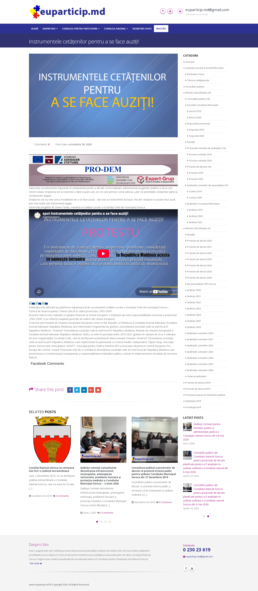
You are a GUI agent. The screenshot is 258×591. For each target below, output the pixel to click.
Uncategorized (193, 407)
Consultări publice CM (198, 98)
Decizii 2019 (195, 111)
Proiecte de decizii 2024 (199, 265)
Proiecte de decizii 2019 (197, 388)
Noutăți (161, 28)
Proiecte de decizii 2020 (199, 240)
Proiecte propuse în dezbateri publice (205, 394)
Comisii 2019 (195, 191)
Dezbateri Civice (142, 28)
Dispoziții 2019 (196, 129)
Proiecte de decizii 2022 (199, 253)
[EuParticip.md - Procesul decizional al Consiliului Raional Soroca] (68, 12)
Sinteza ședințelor (197, 376)
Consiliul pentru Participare (79, 28)
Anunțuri (190, 61)
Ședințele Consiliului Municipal (203, 203)
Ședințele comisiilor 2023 (200, 351)
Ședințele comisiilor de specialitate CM (207, 185)
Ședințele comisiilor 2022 (200, 345)
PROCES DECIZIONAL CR (197, 228)
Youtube (192, 568)
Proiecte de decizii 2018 (197, 382)
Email (98, 390)
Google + (91, 390)
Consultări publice (194, 86)
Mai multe (35, 563)
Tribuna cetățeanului (198, 80)
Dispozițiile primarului (198, 123)
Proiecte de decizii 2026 (199, 277)
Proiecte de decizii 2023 (199, 259)
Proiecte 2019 (196, 172)
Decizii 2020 (195, 117)
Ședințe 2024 (194, 314)
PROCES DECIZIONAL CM (198, 92)
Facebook (70, 390)
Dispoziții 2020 (196, 135)
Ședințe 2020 (196, 216)
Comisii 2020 (195, 197)
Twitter (77, 390)
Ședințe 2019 (196, 209)
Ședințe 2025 (194, 320)
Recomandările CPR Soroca (201, 284)
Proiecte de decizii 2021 (199, 246)
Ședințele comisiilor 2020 (200, 333)
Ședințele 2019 (193, 401)
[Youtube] (170, 11)
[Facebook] (163, 11)
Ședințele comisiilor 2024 (200, 357)
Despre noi (49, 28)
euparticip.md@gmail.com (199, 556)
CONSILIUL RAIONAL (115, 28)
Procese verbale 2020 (200, 160)
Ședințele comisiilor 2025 (200, 364)
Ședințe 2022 (194, 302)
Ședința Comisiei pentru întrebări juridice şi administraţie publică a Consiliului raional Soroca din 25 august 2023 (152, 472)
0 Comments (55, 512)
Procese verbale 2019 (200, 154)
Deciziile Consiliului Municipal (202, 105)
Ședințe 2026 (194, 327)
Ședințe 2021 (196, 222)
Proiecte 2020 (196, 179)
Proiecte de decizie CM (199, 166)
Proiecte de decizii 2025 (199, 271)
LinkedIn (84, 390)
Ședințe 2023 (194, 308)
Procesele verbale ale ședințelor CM (206, 148)
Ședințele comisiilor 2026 (200, 370)
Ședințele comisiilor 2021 (200, 339)
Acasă (34, 28)
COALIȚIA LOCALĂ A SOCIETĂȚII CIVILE (204, 68)
